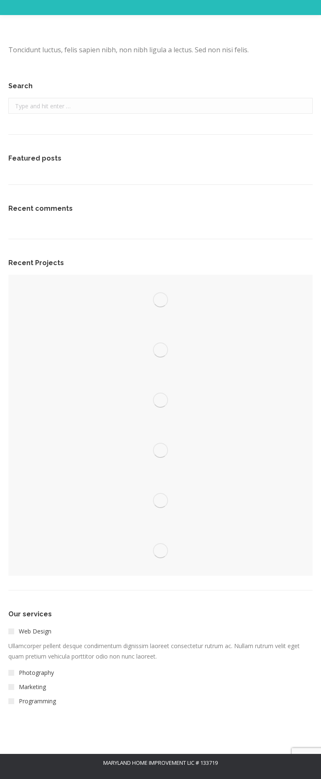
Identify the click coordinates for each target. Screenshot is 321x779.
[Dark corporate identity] (160, 400)
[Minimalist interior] (160, 350)
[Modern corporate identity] (160, 300)
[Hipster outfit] (160, 551)
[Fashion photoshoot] (160, 450)
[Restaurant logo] (160, 500)
